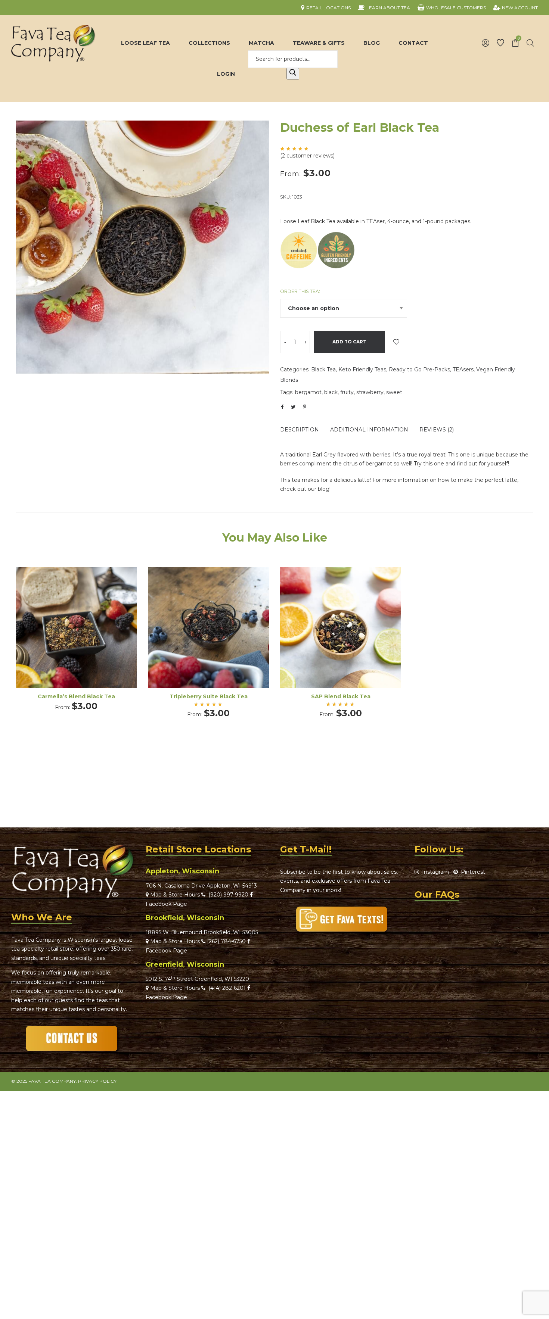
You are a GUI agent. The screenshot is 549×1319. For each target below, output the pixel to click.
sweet (394, 392)
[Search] (292, 74)
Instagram (434, 872)
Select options (76, 637)
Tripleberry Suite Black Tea (209, 696)
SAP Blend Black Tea (340, 696)
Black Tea (323, 369)
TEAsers (463, 369)
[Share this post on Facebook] (282, 407)
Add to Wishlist (396, 342)
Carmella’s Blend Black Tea (76, 696)
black (331, 392)
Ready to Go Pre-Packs (419, 369)
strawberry (370, 392)
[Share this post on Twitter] (293, 406)
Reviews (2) (436, 429)
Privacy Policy (97, 1081)
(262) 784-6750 (226, 941)
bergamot (308, 392)
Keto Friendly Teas (362, 369)
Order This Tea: (300, 291)
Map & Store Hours (174, 894)
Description (299, 429)
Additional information (369, 429)
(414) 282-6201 (227, 988)
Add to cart (349, 341)
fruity (347, 392)
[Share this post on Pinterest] (304, 406)
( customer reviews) (307, 155)
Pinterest (471, 872)
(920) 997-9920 (226, 894)
